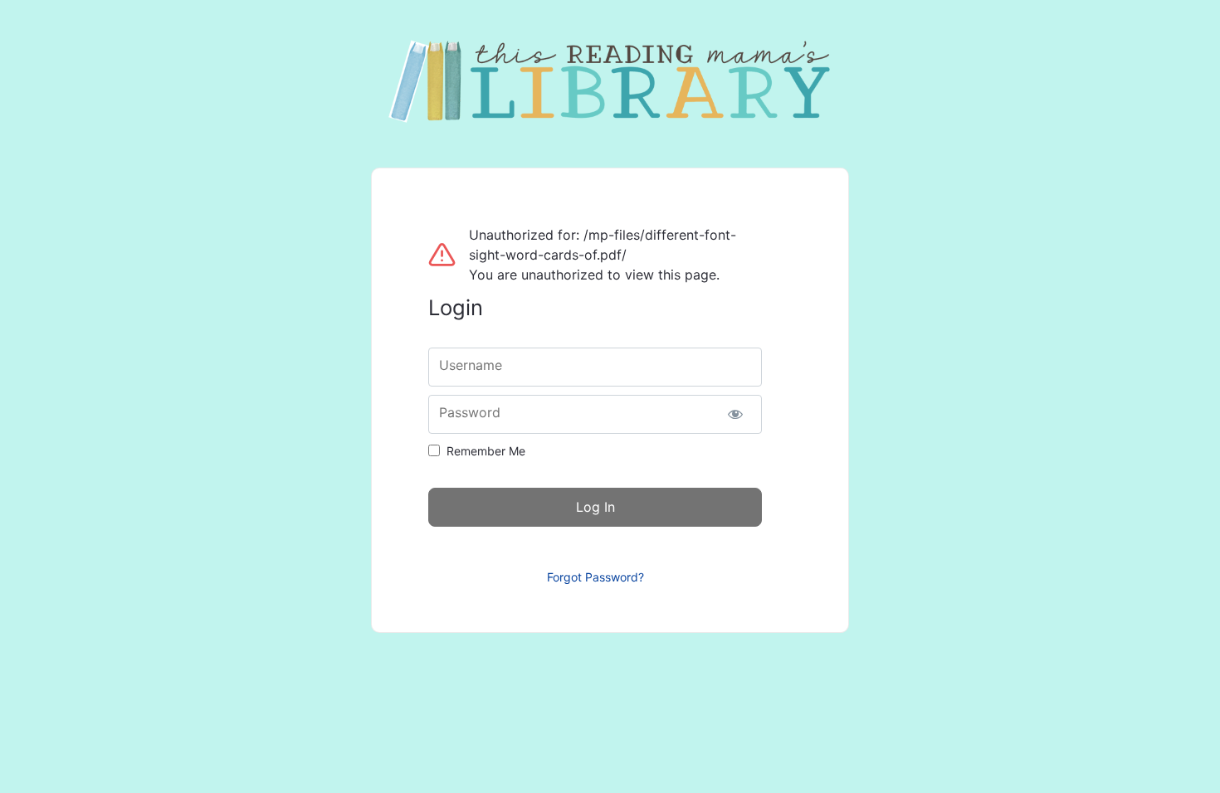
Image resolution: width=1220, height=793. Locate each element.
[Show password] (735, 414)
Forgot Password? (595, 577)
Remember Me (486, 451)
